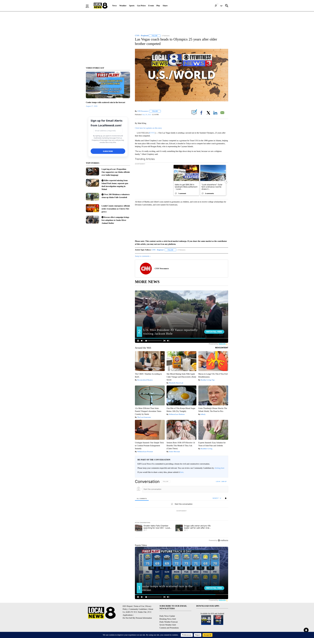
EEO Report (127, 606)
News (114, 6)
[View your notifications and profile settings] (225, 498)
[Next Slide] (226, 181)
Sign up (224, 481)
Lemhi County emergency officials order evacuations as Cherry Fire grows (116, 209)
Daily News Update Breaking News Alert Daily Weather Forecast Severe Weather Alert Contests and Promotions (169, 622)
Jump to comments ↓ (143, 256)
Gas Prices (141, 6)
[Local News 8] (100, 5)
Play (158, 6)
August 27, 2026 (91, 106)
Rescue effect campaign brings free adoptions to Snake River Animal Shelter (115, 220)
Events (151, 6)
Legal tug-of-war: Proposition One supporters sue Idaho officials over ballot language (116, 172)
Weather (122, 6)
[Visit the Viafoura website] (223, 540)
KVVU (152, 133)
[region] (181, 511)
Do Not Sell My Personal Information (137, 618)
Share (165, 6)
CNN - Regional (158, 250)
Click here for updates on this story (148, 128)
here (181, 472)
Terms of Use (139, 606)
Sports (131, 6)
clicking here (219, 468)
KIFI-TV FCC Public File (136, 612)
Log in (218, 481)
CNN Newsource (142, 111)
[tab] (142, 498)
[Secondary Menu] (89, 6)
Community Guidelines (138, 609)
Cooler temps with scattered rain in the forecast (105, 102)
